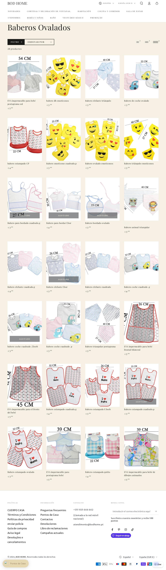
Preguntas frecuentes (53, 510)
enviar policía (15, 523)
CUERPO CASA (16, 510)
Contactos (46, 519)
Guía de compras (17, 528)
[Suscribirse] (156, 511)
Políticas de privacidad (21, 519)
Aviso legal (14, 532)
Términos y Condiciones (22, 514)
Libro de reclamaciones (54, 528)
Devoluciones (48, 523)
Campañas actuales (52, 532)
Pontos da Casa (49, 514)
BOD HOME (21, 557)
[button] (141, 3)
